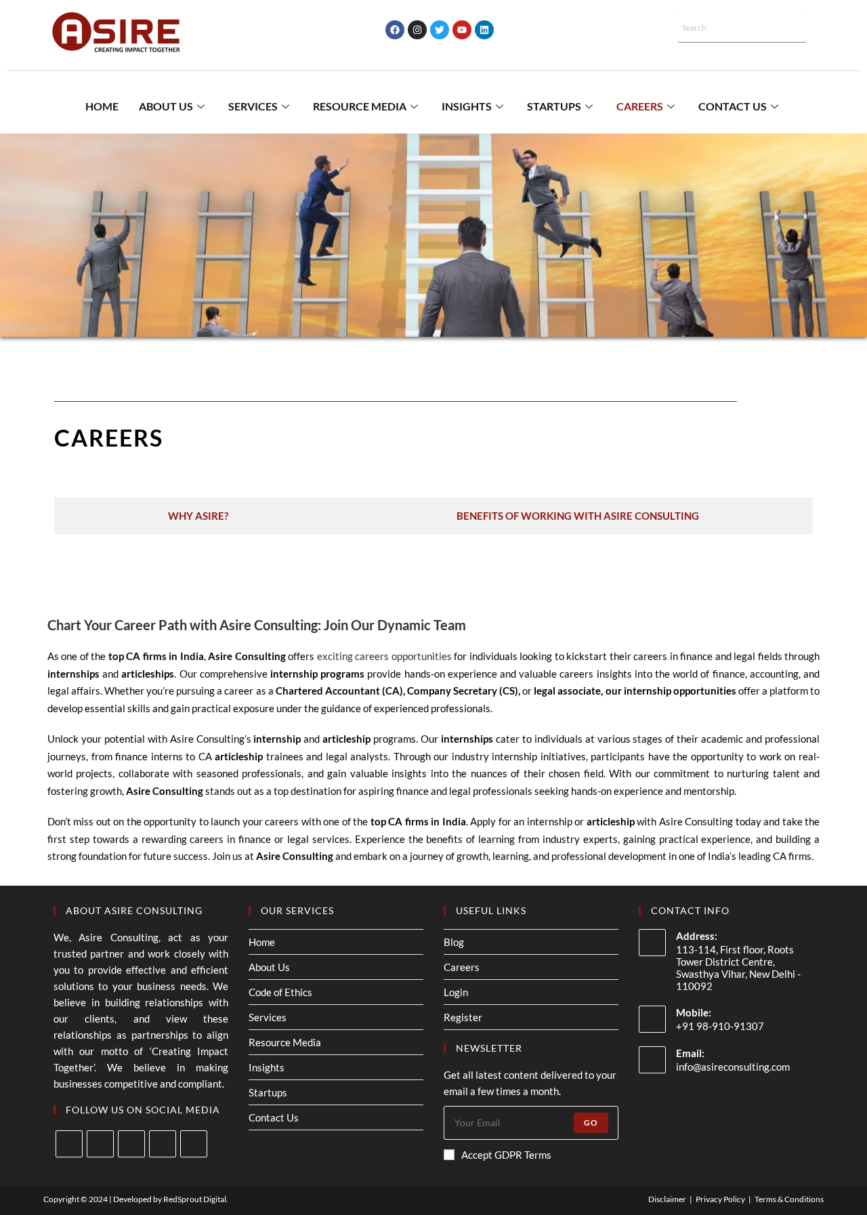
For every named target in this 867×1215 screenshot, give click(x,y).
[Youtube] (461, 29)
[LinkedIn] (162, 1143)
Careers (639, 106)
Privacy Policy (720, 1199)
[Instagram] (417, 29)
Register (463, 1017)
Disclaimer (667, 1199)
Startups (554, 106)
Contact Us (732, 106)
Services (253, 106)
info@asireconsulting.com (733, 1066)
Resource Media (359, 106)
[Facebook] (394, 29)
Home (102, 106)
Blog (454, 942)
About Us (166, 106)
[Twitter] (439, 29)
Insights (467, 106)
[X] (69, 1143)
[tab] (198, 515)
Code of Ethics (280, 992)
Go (591, 1122)
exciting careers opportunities (384, 656)
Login (456, 992)
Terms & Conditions (789, 1199)
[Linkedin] (484, 29)
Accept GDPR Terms (506, 1155)
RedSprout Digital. (195, 1199)
